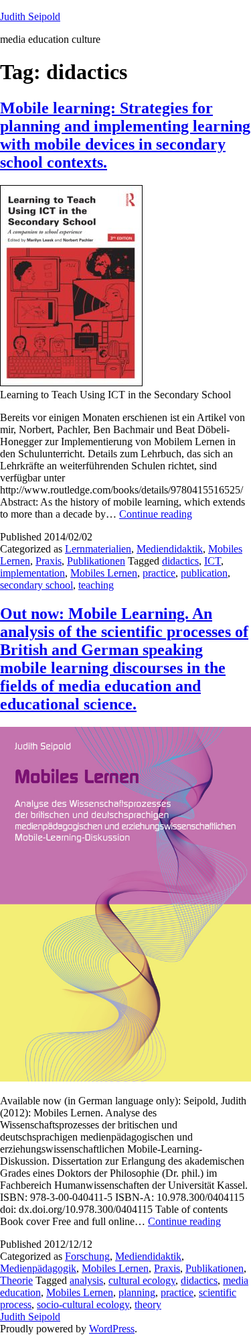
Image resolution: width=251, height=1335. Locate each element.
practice (159, 573)
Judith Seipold (30, 16)
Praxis (48, 561)
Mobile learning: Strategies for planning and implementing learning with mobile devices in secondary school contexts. (125, 135)
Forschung (87, 1256)
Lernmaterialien (98, 549)
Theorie (16, 1280)
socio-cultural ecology (83, 1304)
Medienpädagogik (38, 1268)
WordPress (112, 1328)
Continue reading (155, 514)
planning (136, 1292)
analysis (86, 1280)
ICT (212, 561)
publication (204, 573)
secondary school (36, 585)
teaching (96, 585)
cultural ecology (141, 1280)
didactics (180, 561)
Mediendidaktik (170, 549)
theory (148, 1304)
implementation (32, 573)
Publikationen (96, 561)
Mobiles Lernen (103, 573)
